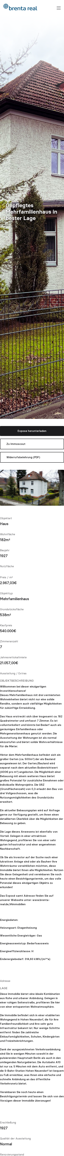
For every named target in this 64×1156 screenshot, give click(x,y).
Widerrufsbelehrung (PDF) (23, 457)
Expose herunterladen (32, 431)
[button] (59, 8)
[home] (20, 7)
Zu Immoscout (15, 444)
